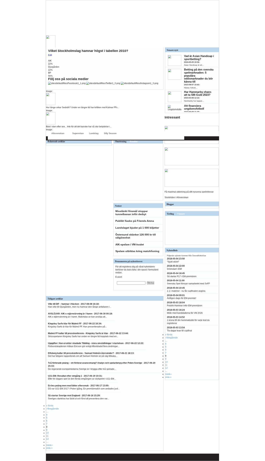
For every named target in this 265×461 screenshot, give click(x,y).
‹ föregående (52, 408)
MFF (140, 138)
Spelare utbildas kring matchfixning (137, 251)
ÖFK (179, 138)
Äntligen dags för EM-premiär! (181, 298)
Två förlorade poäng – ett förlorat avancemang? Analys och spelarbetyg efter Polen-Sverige (95, 363)
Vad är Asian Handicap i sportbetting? (199, 57)
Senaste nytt (172, 50)
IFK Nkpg (149, 138)
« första (49, 405)
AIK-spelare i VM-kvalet (129, 244)
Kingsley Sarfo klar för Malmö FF (64, 323)
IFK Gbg (82, 138)
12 (47, 439)
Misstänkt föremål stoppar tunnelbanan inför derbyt (131, 213)
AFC (49, 138)
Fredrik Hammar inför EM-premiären (184, 305)
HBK (92, 138)
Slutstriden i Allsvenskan (176, 197)
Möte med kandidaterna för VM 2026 (185, 313)
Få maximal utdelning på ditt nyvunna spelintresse (189, 192)
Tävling (170, 214)
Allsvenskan (57, 133)
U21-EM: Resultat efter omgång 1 (65, 376)
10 (47, 433)
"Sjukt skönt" (173, 262)
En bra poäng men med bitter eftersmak (68, 385)
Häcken (113, 138)
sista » (49, 448)
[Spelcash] (192, 143)
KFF (132, 138)
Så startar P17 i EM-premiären (181, 276)
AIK (56, 138)
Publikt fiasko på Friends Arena (134, 220)
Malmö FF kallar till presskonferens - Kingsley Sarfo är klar (78, 333)
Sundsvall (161, 138)
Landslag (93, 133)
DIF (63, 138)
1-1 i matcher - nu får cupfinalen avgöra (186, 291)
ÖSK (171, 138)
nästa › (49, 445)
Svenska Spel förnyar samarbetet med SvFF (188, 283)
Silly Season (110, 133)
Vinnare (181, 214)
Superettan (78, 133)
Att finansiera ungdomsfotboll (194, 107)
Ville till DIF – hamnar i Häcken (63, 304)
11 (47, 436)
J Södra (124, 138)
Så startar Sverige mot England (64, 395)
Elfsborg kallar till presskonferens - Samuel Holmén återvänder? (81, 353)
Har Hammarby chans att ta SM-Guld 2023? (197, 93)
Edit (50, 55)
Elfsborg (72, 138)
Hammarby (102, 138)
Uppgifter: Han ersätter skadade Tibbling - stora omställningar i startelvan (86, 343)
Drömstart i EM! (174, 269)
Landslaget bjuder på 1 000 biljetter (137, 227)
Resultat (134, 141)
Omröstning (120, 141)
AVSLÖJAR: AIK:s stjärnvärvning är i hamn (70, 313)
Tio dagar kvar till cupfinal (179, 330)
